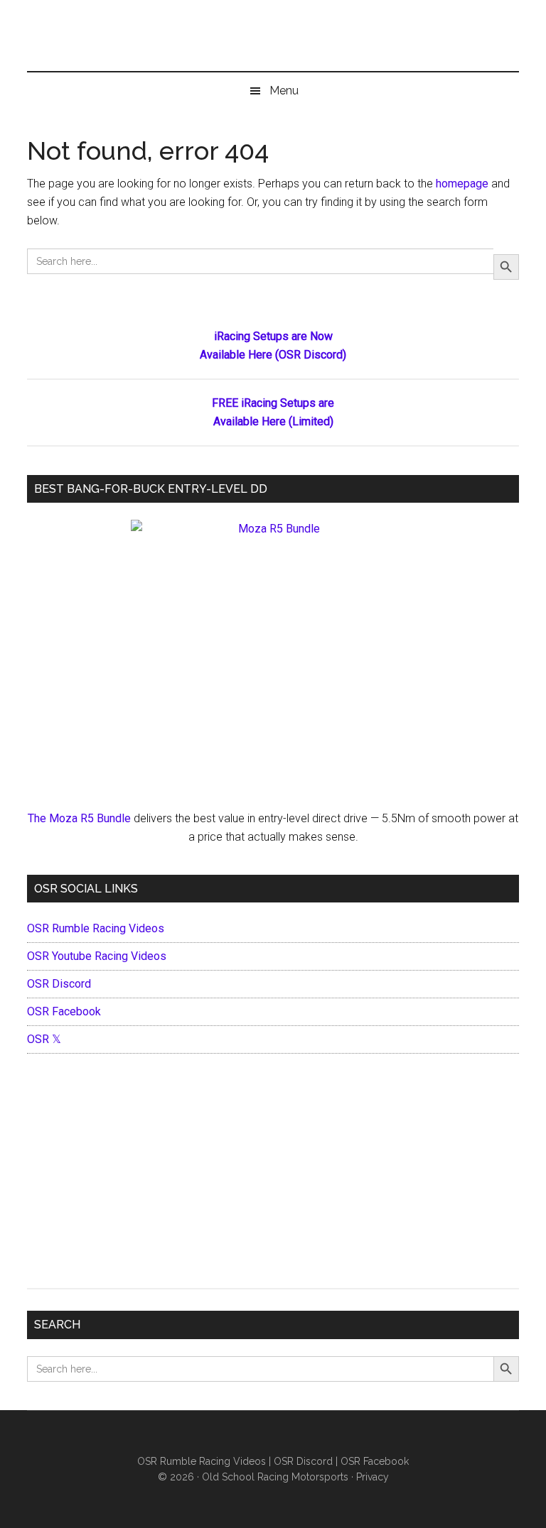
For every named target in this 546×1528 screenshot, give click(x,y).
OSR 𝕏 (44, 1039)
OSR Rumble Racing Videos (95, 928)
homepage (462, 183)
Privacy (372, 1477)
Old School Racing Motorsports (275, 1477)
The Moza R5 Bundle (79, 818)
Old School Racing (272, 42)
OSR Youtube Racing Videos (96, 956)
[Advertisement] (273, 1174)
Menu (284, 90)
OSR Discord (59, 984)
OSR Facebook (64, 1011)
